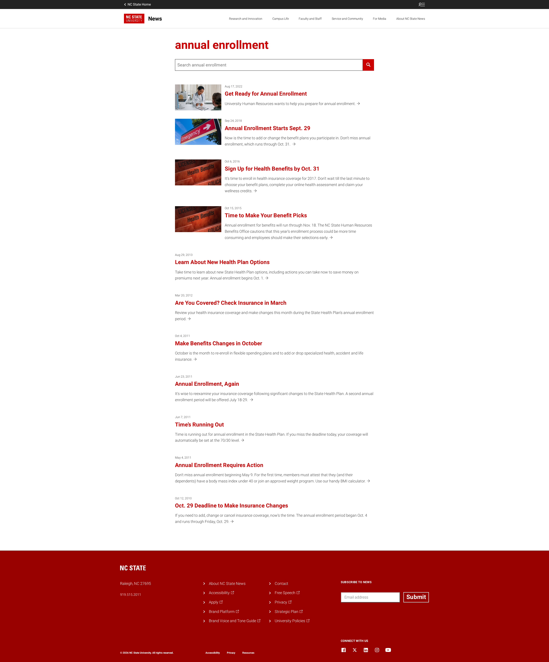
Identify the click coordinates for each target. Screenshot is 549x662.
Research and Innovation (245, 18)
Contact (281, 583)
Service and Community (347, 18)
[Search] (368, 65)
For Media (379, 18)
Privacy (231, 652)
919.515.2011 (130, 595)
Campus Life (280, 18)
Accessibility (212, 652)
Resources (248, 652)
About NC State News (410, 18)
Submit (416, 596)
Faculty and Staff (310, 18)
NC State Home (139, 4)
